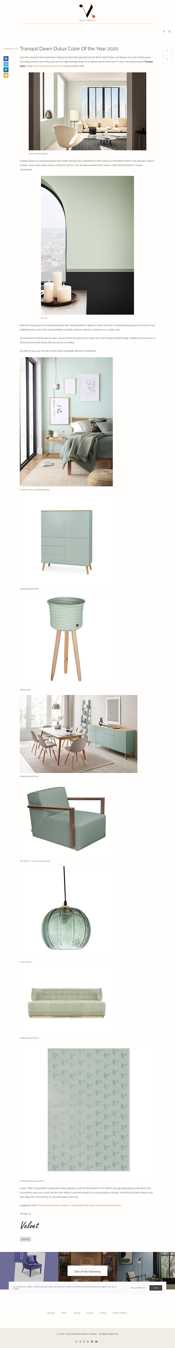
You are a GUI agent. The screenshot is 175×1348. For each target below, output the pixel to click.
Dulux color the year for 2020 (48, 66)
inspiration (25, 1239)
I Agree (155, 1288)
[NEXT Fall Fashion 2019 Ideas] (167, 59)
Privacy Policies (120, 1313)
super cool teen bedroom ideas (105, 1205)
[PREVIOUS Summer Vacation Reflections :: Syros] (167, 50)
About (64, 1313)
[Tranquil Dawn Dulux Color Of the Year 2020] (6, 58)
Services (51, 1313)
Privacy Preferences (138, 1288)
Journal (77, 1313)
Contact (102, 1313)
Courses (90, 1313)
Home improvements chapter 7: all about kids (61, 1205)
